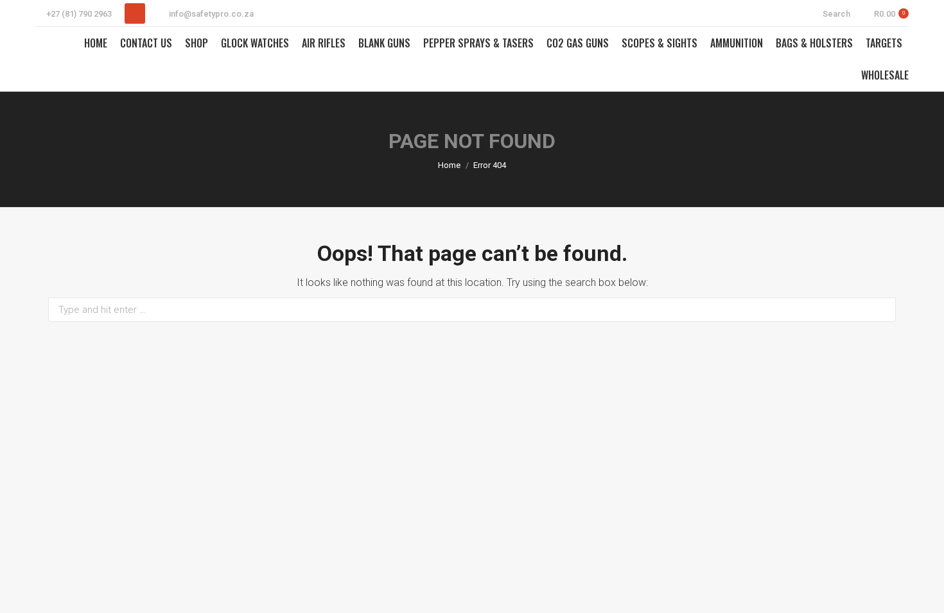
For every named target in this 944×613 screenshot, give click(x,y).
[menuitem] (95, 43)
